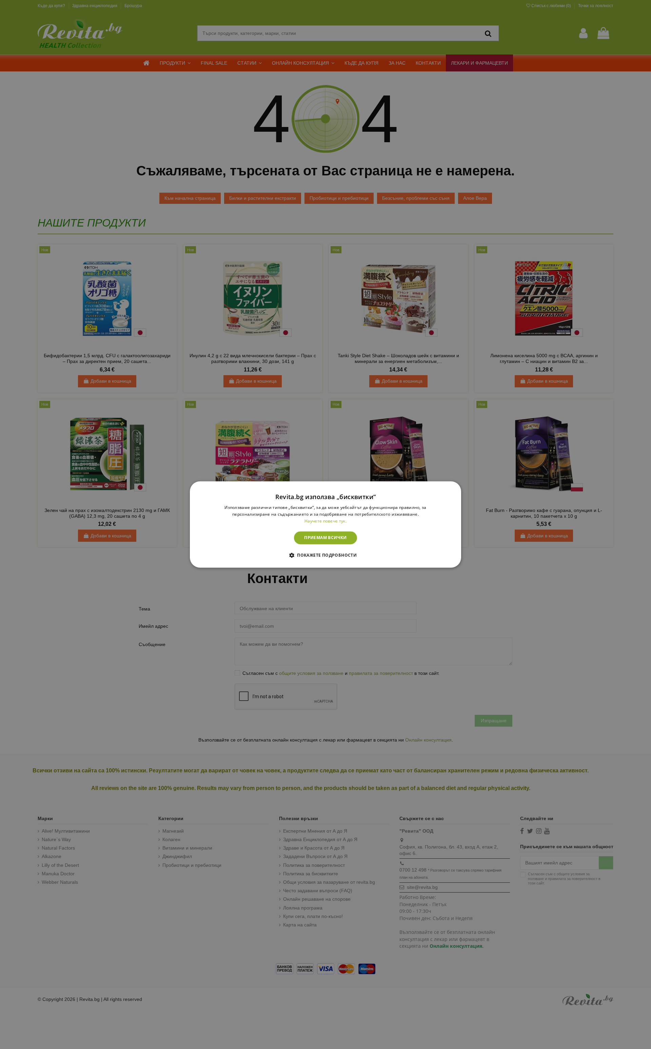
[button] (325, 555)
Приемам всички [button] (325, 537)
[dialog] (325, 524)
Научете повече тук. (325, 521)
